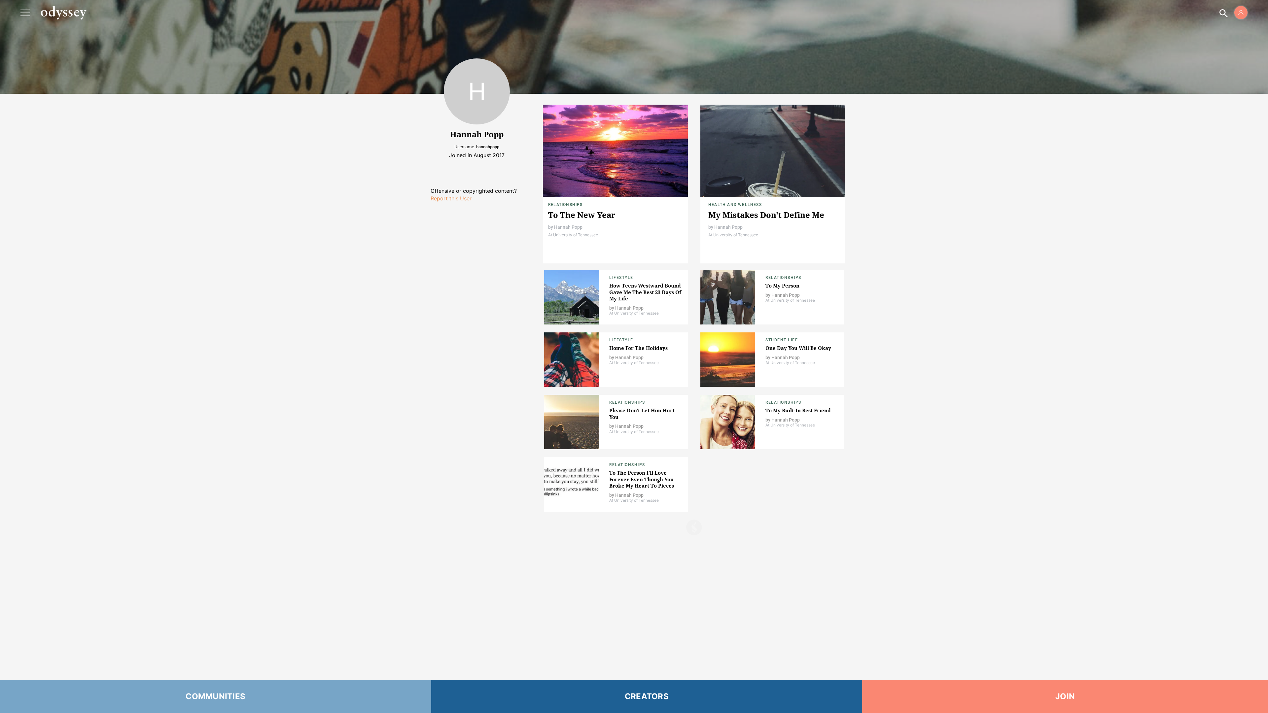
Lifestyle (621, 277)
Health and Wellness (735, 204)
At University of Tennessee (573, 234)
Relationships (565, 204)
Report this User (451, 198)
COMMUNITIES (215, 696)
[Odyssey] (63, 12)
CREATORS (647, 696)
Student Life (781, 340)
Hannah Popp (568, 227)
